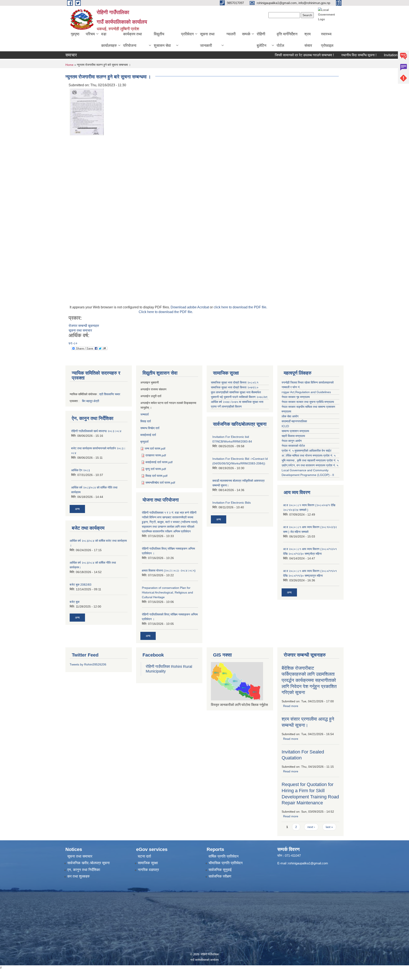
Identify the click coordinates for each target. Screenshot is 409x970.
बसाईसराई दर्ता (148, 435)
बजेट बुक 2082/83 (80, 584)
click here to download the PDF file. (240, 307)
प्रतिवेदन (187, 34)
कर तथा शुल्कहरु (78, 876)
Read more (290, 706)
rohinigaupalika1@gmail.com (308, 863)
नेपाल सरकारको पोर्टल (293, 445)
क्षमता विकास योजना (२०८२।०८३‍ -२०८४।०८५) (169, 570)
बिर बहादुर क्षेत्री (90, 401)
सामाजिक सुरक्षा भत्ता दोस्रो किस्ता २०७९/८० (234, 387)
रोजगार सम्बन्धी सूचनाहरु (84, 326)
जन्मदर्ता (144, 414)
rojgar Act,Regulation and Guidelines (306, 392)
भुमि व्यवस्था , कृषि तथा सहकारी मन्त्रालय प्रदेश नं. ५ (310, 460)
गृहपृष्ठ (75, 34)
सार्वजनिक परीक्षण (220, 876)
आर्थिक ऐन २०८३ (80, 470)
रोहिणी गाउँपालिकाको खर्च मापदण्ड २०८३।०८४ (96, 431)
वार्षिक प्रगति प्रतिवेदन (224, 856)
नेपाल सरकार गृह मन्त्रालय (296, 397)
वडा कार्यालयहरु (109, 40)
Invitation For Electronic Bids (231, 502)
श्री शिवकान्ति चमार (109, 394)
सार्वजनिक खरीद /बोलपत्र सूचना (88, 863)
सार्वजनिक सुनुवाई (220, 870)
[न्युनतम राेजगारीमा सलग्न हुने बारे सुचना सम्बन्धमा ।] (87, 112)
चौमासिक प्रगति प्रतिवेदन (226, 863)
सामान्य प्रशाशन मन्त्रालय (295, 431)
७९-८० (73, 343)
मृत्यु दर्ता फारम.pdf (155, 469)
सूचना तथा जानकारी (207, 40)
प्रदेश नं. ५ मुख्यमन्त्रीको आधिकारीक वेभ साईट (306, 450)
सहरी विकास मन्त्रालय (293, 436)
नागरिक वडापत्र (148, 870)
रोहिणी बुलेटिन (261, 40)
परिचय (90, 34)
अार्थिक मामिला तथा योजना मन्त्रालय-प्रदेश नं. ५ (309, 455)
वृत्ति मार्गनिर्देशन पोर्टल (287, 40)
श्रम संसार (308, 40)
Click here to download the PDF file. (166, 312)
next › (311, 827)
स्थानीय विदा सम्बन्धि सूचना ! (343, 55)
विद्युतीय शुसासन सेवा (162, 40)
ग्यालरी (231, 34)
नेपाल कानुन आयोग (292, 441)
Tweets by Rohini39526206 (88, 664)
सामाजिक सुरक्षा (148, 863)
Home (69, 64)
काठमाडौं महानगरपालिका (294, 421)
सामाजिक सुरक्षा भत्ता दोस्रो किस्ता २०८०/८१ (234, 382)
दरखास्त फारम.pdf (155, 455)
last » (329, 827)
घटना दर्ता (144, 856)
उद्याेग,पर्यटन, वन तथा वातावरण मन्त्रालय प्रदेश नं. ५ (310, 465)
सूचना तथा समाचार (80, 330)
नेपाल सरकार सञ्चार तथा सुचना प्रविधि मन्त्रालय (308, 402)
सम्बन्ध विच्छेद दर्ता (149, 428)
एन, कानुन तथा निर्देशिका (83, 870)
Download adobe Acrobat (190, 307)
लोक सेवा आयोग (290, 416)
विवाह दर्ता (145, 421)
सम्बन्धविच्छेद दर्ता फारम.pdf (160, 482)
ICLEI (285, 426)
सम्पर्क (246, 34)
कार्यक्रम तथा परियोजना (132, 40)
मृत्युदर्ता (144, 441)
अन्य (77, 509)
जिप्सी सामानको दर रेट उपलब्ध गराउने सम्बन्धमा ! (288, 55)
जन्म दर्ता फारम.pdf (155, 448)
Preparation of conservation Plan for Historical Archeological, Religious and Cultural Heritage (167, 592)
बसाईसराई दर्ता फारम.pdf (159, 462)
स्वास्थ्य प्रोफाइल (327, 40)
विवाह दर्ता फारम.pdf (156, 475)
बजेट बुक (74, 602)
